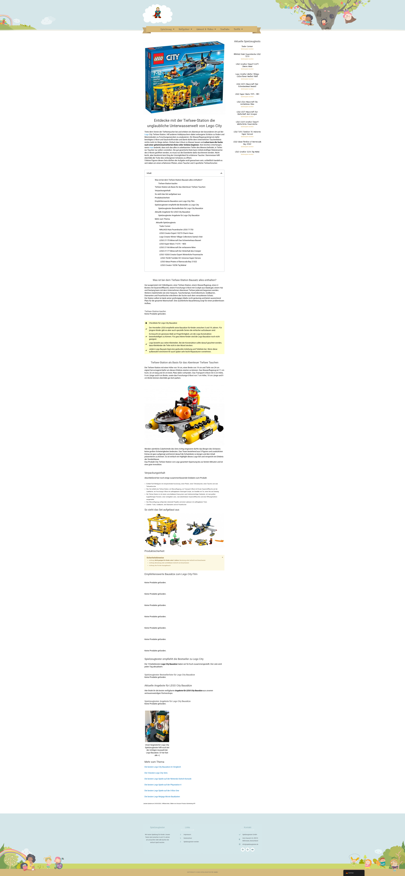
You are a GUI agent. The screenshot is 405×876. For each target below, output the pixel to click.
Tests (237, 29)
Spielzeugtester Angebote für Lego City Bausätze (179, 215)
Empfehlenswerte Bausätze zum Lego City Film (174, 201)
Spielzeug (166, 29)
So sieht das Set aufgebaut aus (168, 194)
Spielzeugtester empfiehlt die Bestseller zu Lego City (177, 205)
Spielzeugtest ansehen (247, 49)
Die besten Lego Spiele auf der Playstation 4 (162, 785)
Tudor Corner (164, 226)
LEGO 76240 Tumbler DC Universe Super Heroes (180, 258)
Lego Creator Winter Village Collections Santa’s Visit (180, 237)
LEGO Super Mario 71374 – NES (172, 244)
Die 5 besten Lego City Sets (155, 773)
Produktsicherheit (162, 198)
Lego (146, 134)
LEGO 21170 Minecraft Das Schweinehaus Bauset (180, 240)
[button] (221, 173)
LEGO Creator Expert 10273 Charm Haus (176, 233)
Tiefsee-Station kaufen (167, 183)
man (151, 147)
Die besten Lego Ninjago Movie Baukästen (162, 796)
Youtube (225, 29)
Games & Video (204, 29)
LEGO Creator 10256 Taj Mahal (173, 265)
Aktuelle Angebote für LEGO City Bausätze (172, 212)
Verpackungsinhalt (162, 190)
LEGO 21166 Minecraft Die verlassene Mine (177, 247)
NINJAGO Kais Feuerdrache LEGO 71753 (176, 229)
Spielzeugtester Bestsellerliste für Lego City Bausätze (180, 208)
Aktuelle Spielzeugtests (166, 222)
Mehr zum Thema (162, 219)
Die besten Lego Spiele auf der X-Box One (161, 790)
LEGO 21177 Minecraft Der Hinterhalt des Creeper (180, 251)
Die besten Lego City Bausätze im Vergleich (162, 767)
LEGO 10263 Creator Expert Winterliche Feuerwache (181, 254)
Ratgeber (184, 29)
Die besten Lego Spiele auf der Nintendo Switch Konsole (167, 779)
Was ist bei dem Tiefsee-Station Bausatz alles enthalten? (178, 180)
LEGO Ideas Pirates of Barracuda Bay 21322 (178, 261)
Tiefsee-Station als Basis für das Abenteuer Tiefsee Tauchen (180, 187)
